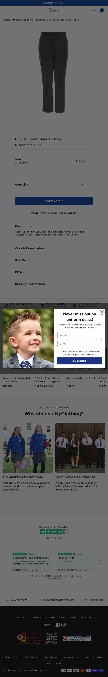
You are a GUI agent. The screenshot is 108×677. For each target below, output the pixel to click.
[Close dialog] (102, 312)
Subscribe (79, 360)
